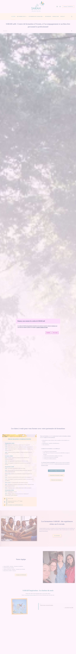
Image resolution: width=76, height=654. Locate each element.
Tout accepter (55, 332)
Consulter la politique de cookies (42, 327)
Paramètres (48, 332)
